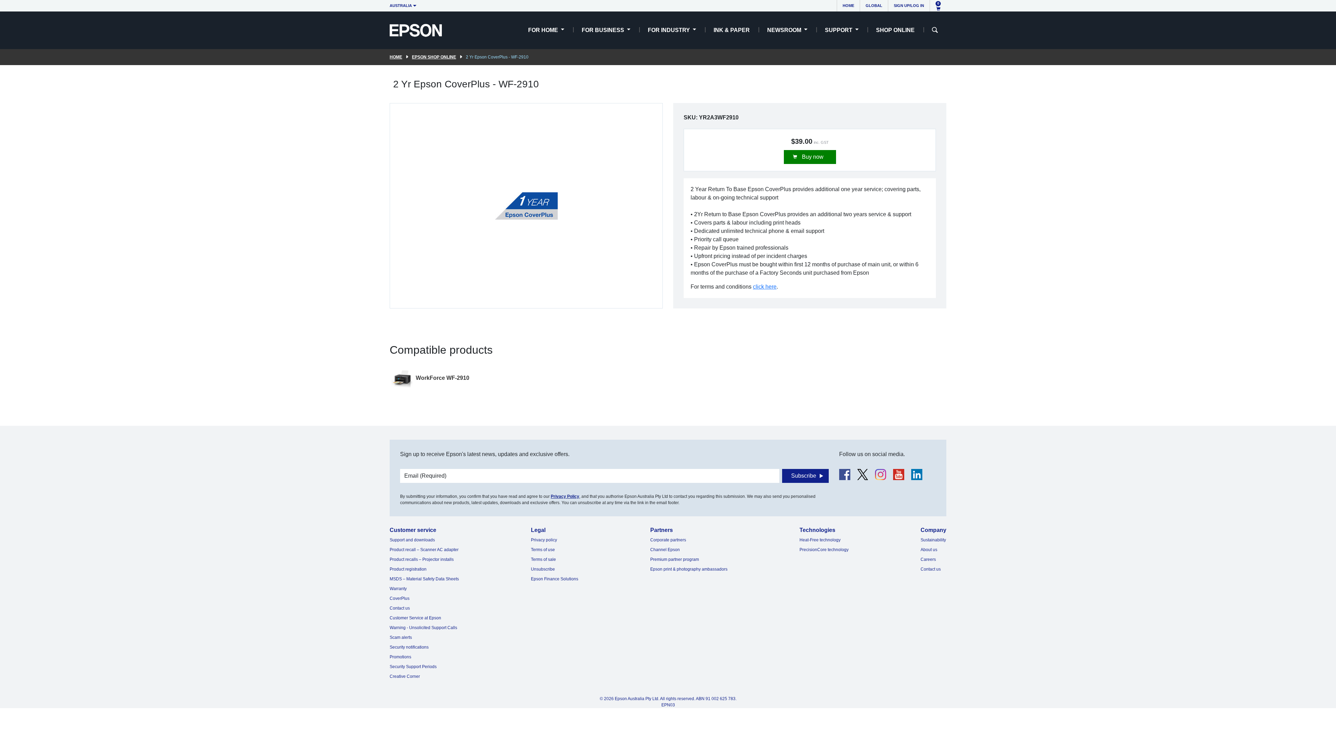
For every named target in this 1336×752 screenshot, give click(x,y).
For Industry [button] (669, 30)
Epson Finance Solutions (554, 579)
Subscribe (803, 476)
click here (765, 287)
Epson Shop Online (434, 57)
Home (848, 5)
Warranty (398, 588)
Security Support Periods (413, 666)
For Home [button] (543, 30)
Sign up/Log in (909, 5)
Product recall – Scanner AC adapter (424, 549)
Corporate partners (668, 540)
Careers (928, 559)
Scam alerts (401, 637)
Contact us (400, 608)
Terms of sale (543, 559)
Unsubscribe (543, 569)
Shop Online (895, 30)
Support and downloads (412, 540)
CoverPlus (399, 598)
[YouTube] (898, 474)
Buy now (812, 157)
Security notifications (409, 647)
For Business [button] (604, 30)
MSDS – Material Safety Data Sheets (424, 579)
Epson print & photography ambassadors (688, 569)
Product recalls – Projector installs (422, 559)
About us (929, 549)
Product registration (408, 569)
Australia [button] (401, 5)
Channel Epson (665, 549)
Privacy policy (544, 540)
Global (874, 5)
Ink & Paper (732, 30)
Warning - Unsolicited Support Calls (423, 627)
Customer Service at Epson (415, 618)
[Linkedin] (916, 474)
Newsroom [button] (785, 30)
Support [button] (839, 30)
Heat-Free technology (820, 540)
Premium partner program (674, 559)
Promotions (400, 657)
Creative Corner (405, 676)
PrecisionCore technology (824, 549)
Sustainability (933, 540)
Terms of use (543, 549)
